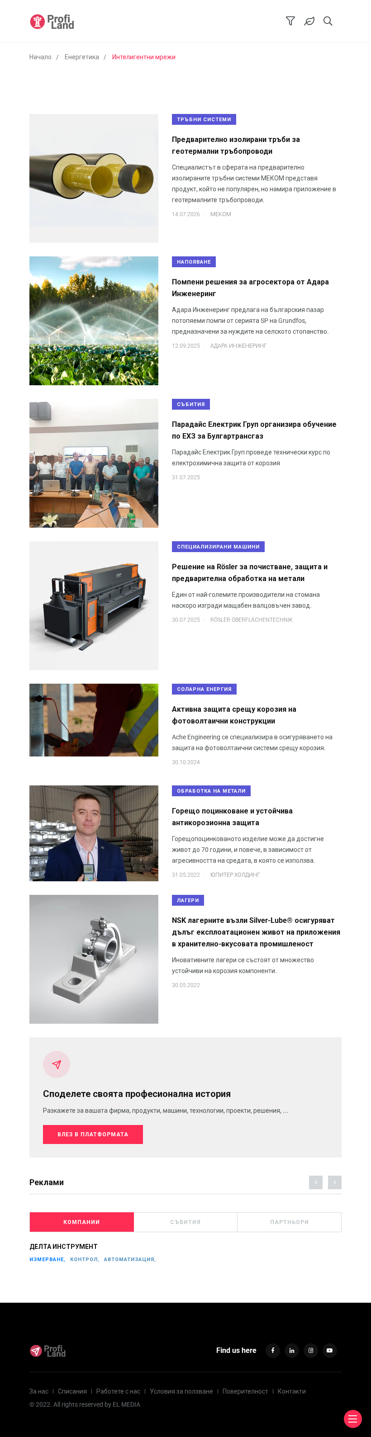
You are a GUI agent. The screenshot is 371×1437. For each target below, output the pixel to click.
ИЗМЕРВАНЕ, (47, 1259)
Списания (72, 1391)
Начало (40, 57)
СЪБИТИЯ (191, 404)
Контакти (292, 1391)
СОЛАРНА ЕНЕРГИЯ (204, 689)
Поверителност (245, 1391)
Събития (185, 1222)
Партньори (289, 1222)
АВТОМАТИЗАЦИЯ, (130, 1259)
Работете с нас (118, 1391)
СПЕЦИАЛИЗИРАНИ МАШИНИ (218, 547)
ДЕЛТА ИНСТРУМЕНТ (63, 1246)
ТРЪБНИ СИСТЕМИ (204, 120)
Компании (81, 1222)
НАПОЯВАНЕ (194, 262)
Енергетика (82, 57)
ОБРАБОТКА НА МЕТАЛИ (211, 791)
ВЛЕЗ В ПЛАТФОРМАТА (92, 1134)
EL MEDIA (126, 1404)
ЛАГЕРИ (188, 900)
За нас (38, 1391)
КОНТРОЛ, (85, 1259)
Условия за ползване (181, 1391)
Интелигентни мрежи (144, 57)
